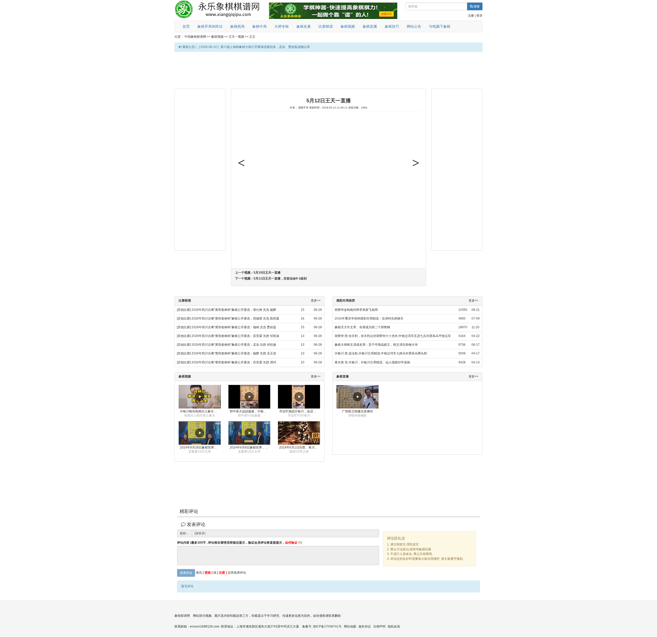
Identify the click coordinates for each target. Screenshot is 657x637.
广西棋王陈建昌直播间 (357, 411)
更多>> (316, 300)
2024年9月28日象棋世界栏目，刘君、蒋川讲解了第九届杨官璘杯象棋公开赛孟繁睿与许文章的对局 (200, 447)
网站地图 (350, 626)
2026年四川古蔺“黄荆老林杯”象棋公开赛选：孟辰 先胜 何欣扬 (233, 344)
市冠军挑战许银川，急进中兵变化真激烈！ (299, 411)
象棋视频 (348, 26)
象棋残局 (237, 26)
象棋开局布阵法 (210, 26)
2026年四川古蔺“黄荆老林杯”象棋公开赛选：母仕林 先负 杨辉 (233, 310)
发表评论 (186, 573)
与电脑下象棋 (439, 26)
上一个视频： (258, 272)
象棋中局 (259, 26)
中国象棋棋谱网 (195, 36)
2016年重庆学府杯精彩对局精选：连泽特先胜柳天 (369, 318)
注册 (471, 15)
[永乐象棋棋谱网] (221, 10)
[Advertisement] (328, 69)
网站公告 (414, 26)
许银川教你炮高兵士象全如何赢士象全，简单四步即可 (200, 411)
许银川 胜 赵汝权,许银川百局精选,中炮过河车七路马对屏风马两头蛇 (381, 353)
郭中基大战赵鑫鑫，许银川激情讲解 (250, 411)
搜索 (476, 6)
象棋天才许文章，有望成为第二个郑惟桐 (362, 327)
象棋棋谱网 (182, 616)
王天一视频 (236, 36)
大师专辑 (281, 26)
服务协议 (365, 626)
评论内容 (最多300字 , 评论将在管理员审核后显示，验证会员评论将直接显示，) (239, 542)
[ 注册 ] (222, 572)
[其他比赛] (184, 310)
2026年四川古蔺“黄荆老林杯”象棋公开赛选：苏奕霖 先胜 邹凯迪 (235, 336)
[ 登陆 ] (207, 572)
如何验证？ (293, 542)
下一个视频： (271, 278)
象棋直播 (370, 26)
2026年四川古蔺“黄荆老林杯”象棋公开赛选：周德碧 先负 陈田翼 (235, 318)
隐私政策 (394, 626)
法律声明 (379, 626)
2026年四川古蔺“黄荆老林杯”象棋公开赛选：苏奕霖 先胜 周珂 (233, 362)
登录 (479, 15)
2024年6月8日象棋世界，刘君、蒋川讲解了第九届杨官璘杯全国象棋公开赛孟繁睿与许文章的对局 (250, 447)
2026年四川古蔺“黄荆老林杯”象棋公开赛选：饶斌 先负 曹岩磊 (233, 327)
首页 (186, 26)
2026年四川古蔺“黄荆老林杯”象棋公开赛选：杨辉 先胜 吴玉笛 (233, 353)
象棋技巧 (392, 26)
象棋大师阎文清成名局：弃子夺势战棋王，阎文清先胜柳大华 (376, 344)
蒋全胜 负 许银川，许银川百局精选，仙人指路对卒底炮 (372, 362)
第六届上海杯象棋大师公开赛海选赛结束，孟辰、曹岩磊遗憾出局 (265, 47)
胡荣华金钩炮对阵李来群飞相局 (356, 310)
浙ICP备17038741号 (327, 626)
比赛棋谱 (325, 26)
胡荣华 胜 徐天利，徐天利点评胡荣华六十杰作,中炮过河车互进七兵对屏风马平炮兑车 (393, 336)
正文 (252, 36)
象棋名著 (303, 26)
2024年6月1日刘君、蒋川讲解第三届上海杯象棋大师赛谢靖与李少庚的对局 (299, 447)
